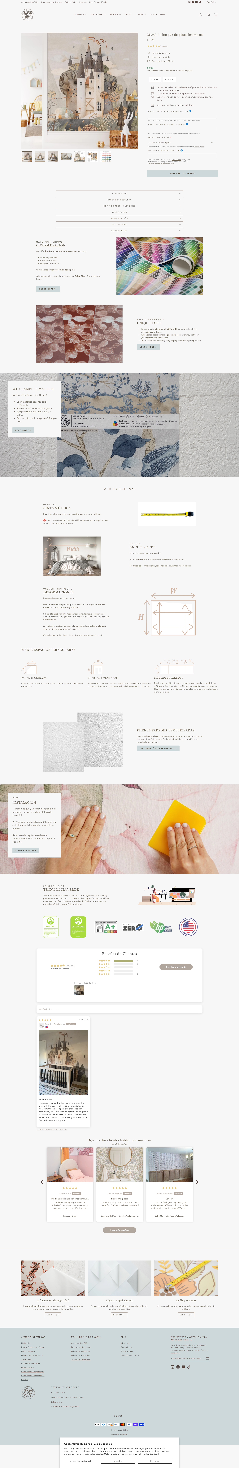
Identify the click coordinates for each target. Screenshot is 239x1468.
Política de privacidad (148, 1454)
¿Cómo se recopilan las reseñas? (52, 1129)
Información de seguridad (32, 1355)
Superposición (119, 218)
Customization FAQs (30, 2)
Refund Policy (71, 2)
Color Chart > (48, 289)
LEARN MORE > (148, 347)
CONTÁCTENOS (157, 14)
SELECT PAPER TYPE (158, 137)
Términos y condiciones (81, 1359)
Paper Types (199, 147)
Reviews (24, 1380)
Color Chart (176, 160)
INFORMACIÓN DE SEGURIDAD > (158, 748)
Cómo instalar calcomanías (32, 1375)
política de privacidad (80, 1355)
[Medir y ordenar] (186, 1278)
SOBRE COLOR (119, 212)
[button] (153, 46)
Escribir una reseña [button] (176, 967)
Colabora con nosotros (130, 1355)
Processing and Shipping (51, 2)
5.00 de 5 (70, 965)
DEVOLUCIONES (119, 231)
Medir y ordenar (28, 1351)
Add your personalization (164, 151)
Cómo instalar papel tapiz (32, 1371)
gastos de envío (156, 70)
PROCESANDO (119, 225)
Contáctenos (126, 1347)
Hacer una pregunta (119, 200)
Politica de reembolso (80, 1351)
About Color (26, 1359)
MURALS (114, 14)
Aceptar (118, 1461)
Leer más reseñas (119, 1230)
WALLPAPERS (97, 14)
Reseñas (83, 2)
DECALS (129, 14)
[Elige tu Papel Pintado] (119, 1278)
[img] (45, 1020)
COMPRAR (79, 14)
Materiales (26, 1343)
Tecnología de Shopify (119, 1434)
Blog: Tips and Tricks (98, 2)
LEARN (140, 14)
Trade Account (127, 1351)
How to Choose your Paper (32, 1347)
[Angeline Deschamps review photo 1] (63, 1062)
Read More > (23, 430)
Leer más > (53, 1315)
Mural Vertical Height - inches (166, 124)
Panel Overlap (27, 1367)
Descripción (119, 194)
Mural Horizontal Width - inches (168, 111)
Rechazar (155, 1461)
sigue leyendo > (25, 850)
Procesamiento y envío (80, 1347)
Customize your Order (30, 1363)
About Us (125, 1343)
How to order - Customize (119, 206)
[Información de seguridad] (53, 1278)
